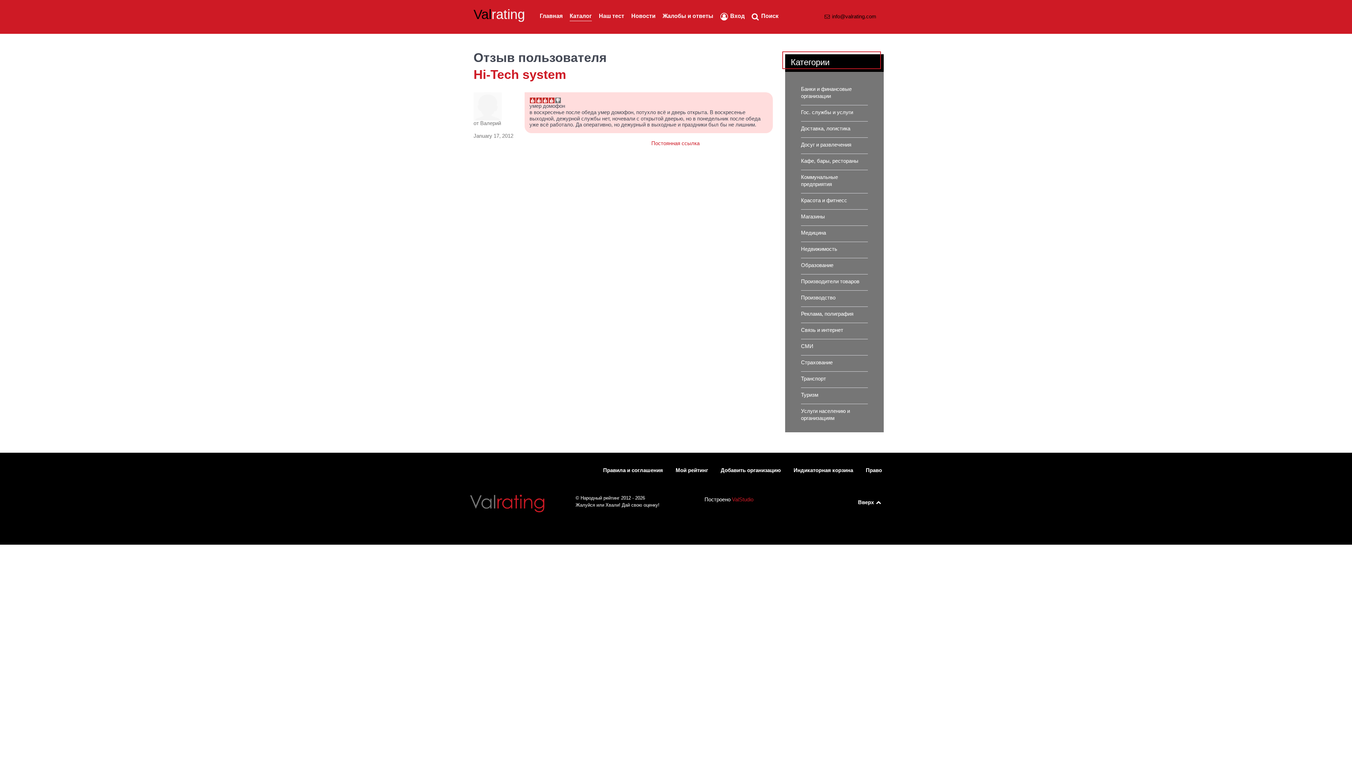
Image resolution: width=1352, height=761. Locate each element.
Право (874, 470)
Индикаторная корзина (823, 470)
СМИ (807, 346)
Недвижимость (819, 249)
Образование (817, 265)
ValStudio (742, 499)
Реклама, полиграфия (827, 314)
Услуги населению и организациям (825, 414)
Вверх (866, 502)
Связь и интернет (822, 330)
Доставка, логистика (825, 128)
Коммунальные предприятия (819, 180)
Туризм (809, 395)
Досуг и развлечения (826, 145)
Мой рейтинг (692, 470)
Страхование (817, 362)
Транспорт (813, 379)
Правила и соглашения (633, 470)
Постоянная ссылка (675, 143)
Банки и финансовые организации (826, 92)
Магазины (813, 216)
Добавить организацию (751, 470)
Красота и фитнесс (824, 200)
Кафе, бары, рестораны (829, 161)
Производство (818, 298)
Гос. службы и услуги (827, 112)
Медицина (813, 233)
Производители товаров (830, 281)
